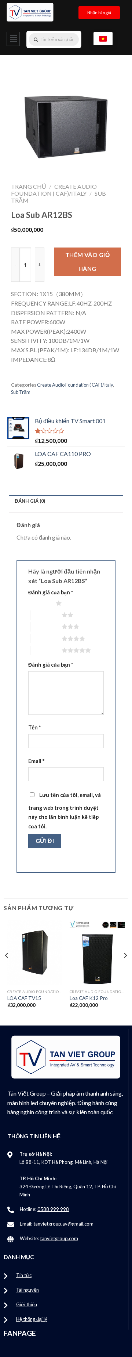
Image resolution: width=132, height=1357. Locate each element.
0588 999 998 (53, 1209)
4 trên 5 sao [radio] (46, 638)
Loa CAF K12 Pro (89, 998)
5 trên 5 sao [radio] (46, 650)
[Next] (125, 970)
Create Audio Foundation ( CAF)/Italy (54, 190)
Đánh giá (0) (30, 501)
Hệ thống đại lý (31, 1319)
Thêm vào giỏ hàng (87, 261)
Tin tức (24, 1275)
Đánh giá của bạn (50, 592)
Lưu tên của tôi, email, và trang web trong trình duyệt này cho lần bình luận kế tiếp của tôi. (64, 810)
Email (36, 761)
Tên (34, 727)
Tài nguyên (27, 1290)
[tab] (66, 501)
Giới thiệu (26, 1304)
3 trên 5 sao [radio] (46, 626)
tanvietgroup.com (59, 1238)
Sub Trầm (20, 392)
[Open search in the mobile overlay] (68, 39)
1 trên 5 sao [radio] (40, 603)
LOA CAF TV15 (24, 998)
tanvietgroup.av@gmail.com (63, 1224)
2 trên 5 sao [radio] (46, 615)
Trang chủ (28, 186)
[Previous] (7, 970)
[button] (13, 39)
